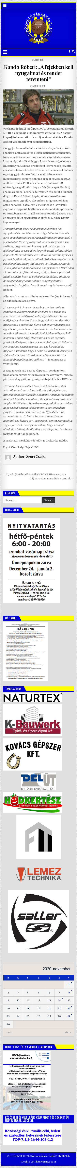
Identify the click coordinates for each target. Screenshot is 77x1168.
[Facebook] (69, 51)
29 (69, 1016)
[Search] (73, 51)
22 (69, 1008)
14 (59, 1000)
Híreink (39, 60)
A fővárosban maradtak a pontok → (52, 478)
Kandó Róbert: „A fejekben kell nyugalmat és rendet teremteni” (38, 73)
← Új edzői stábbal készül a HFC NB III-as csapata (34, 474)
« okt (8, 1032)
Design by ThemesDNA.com (38, 1161)
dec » (68, 1032)
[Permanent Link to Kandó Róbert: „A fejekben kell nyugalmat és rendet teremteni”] (38, 107)
